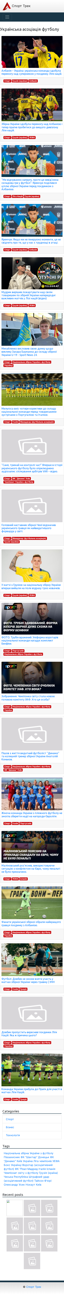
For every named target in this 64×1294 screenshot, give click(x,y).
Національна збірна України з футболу (31, 362)
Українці (8, 365)
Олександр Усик (14, 1184)
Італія (15, 422)
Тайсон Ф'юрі (43, 1180)
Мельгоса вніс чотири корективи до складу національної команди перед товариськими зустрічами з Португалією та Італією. (28, 411)
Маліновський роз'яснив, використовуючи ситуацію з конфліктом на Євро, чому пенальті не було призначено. (30, 868)
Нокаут (30, 1184)
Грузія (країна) (19, 81)
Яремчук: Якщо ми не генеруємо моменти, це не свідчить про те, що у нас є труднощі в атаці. (31, 241)
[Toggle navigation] (7, 17)
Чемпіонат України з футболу (18, 482)
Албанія (33, 81)
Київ (38, 1184)
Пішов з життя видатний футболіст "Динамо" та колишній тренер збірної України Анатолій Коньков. (30, 756)
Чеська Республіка (16, 1176)
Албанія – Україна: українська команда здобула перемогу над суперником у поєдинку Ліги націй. (31, 72)
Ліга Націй (17, 196)
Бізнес (10, 1127)
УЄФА (32, 137)
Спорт (7, 81)
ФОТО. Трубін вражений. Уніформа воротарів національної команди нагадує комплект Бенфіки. (29, 640)
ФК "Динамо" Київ (21, 478)
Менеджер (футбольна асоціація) (37, 422)
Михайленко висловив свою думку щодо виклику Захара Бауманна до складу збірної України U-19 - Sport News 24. (29, 351)
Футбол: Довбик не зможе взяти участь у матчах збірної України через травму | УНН (28, 980)
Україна (8, 710)
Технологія (13, 1135)
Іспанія (23, 879)
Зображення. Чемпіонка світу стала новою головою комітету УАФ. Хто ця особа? (28, 698)
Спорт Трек (21, 6)
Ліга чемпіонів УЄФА (46, 1161)
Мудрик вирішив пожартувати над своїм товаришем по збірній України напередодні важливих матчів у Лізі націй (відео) (28, 295)
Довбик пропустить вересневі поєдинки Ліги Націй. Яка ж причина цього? (29, 1034)
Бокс (7, 1165)
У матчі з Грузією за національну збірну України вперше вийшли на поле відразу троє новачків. (31, 586)
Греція (23, 989)
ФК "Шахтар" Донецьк (35, 1157)
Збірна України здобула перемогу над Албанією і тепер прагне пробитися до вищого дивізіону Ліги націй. (31, 127)
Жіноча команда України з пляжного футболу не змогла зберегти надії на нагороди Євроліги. (31, 815)
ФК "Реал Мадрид (26, 1169)
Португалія (18, 650)
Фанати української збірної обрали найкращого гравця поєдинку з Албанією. (31, 923)
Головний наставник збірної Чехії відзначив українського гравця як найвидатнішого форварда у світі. (28, 528)
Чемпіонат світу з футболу (21, 1172)
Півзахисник (12, 1157)
